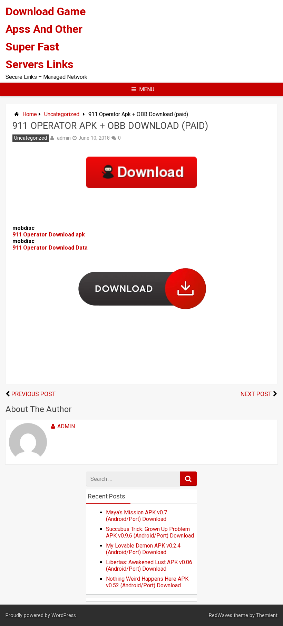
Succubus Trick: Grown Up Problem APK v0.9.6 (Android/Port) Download (150, 532)
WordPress (63, 615)
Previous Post (33, 394)
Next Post (256, 394)
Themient (266, 615)
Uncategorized (61, 114)
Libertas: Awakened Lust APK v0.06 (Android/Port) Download (149, 565)
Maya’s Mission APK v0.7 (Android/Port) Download (136, 515)
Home (29, 114)
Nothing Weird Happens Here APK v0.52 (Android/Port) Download (147, 582)
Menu (146, 89)
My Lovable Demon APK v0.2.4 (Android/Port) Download (143, 548)
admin (64, 138)
